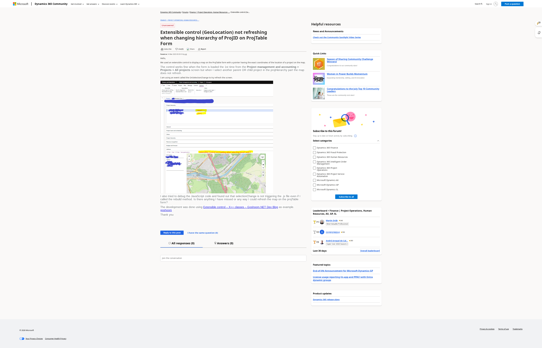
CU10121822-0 (333, 232)
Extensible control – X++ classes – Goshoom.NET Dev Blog (240, 207)
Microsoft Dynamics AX (327, 180)
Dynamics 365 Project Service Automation (330, 175)
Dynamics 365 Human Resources (332, 157)
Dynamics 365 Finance (327, 148)
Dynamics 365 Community (51, 4)
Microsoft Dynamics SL (327, 189)
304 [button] (343, 232)
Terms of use (503, 329)
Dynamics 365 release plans (326, 299)
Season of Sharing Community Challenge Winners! (350, 60)
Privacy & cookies (487, 329)
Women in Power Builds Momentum (347, 74)
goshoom (166, 210)
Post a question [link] (512, 4)
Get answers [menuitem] (92, 4)
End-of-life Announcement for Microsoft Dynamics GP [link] (343, 270)
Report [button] (203, 49)
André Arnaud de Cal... (337, 240)
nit (186, 54)
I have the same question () (203, 232)
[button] (478, 4)
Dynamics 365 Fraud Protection (331, 152)
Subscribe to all (346, 196)
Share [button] (192, 49)
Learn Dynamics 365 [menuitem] (128, 4)
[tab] (181, 244)
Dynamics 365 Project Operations (327, 169)
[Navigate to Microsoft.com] (20, 4)
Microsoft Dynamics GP (328, 185)
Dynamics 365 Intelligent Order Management (332, 163)
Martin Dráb (332, 220)
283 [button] (351, 241)
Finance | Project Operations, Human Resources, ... (210, 12)
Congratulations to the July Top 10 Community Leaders (353, 90)
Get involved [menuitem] (76, 4)
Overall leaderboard (370, 250)
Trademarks (518, 329)
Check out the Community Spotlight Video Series (337, 37)
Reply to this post (172, 232)
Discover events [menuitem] (108, 4)
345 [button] (341, 221)
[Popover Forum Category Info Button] (355, 136)
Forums (185, 12)
